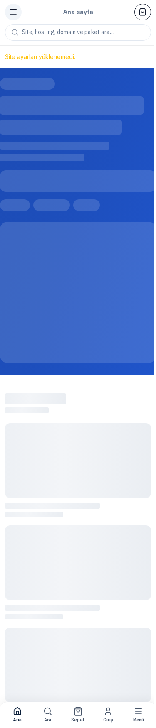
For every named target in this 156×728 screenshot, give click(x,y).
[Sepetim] (142, 12)
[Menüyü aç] (13, 12)
